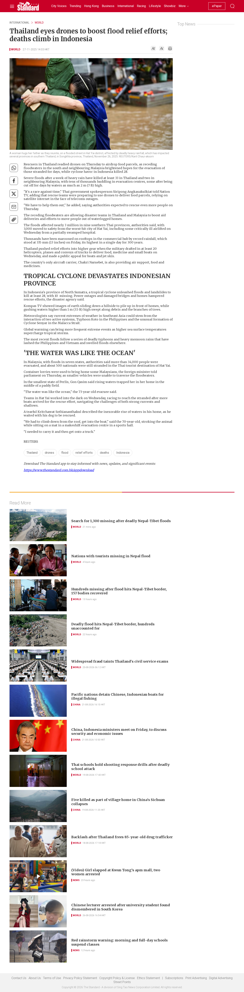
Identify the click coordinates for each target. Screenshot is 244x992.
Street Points (122, 982)
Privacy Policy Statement (80, 978)
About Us (35, 978)
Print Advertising (196, 978)
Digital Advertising (221, 978)
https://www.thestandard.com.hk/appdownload (59, 470)
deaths (104, 452)
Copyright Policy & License (117, 978)
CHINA (76, 704)
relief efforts (84, 452)
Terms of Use (52, 978)
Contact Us (18, 978)
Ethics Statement (148, 978)
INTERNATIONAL (19, 22)
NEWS (76, 880)
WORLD (39, 22)
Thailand (32, 452)
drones (49, 452)
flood (64, 452)
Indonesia (122, 452)
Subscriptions (174, 978)
